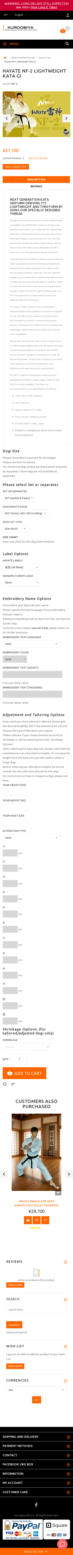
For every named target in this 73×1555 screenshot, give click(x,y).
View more (15, 1285)
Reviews (36, 186)
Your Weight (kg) (14, 800)
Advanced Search (16, 1332)
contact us (63, 627)
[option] (36, 114)
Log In (9, 1354)
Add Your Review (38, 158)
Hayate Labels (13, 560)
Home (5, 58)
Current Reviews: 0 (13, 158)
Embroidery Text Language (22, 637)
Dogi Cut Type (12, 521)
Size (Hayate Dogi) (15, 506)
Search (13, 1299)
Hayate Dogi (44, 58)
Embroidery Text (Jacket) (21, 667)
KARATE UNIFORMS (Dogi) (23, 58)
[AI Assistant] (62, 1544)
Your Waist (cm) (13, 815)
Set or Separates (15, 491)
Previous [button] (7, 118)
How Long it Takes (44, 7)
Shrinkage (10, 1039)
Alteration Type (14, 830)
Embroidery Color (16, 652)
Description (36, 179)
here (19, 462)
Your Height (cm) (14, 784)
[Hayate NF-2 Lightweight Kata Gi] (36, 114)
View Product (28, 1220)
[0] (63, 32)
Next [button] (66, 118)
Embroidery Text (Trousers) (22, 687)
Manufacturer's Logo (18, 575)
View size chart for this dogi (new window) (28, 541)
